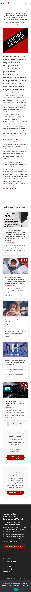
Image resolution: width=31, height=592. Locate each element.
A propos (6, 559)
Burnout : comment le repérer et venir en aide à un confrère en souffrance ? (15, 362)
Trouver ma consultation (14, 547)
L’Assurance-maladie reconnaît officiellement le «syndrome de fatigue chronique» (15, 322)
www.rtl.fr (13, 188)
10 (16, 424)
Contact (6, 566)
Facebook (6, 569)
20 (20, 424)
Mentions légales (9, 561)
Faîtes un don (17, 492)
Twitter (5, 571)
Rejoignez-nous (16, 457)
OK (16, 589)
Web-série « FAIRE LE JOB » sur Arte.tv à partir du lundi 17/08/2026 (14, 403)
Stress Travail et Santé (11, 22)
